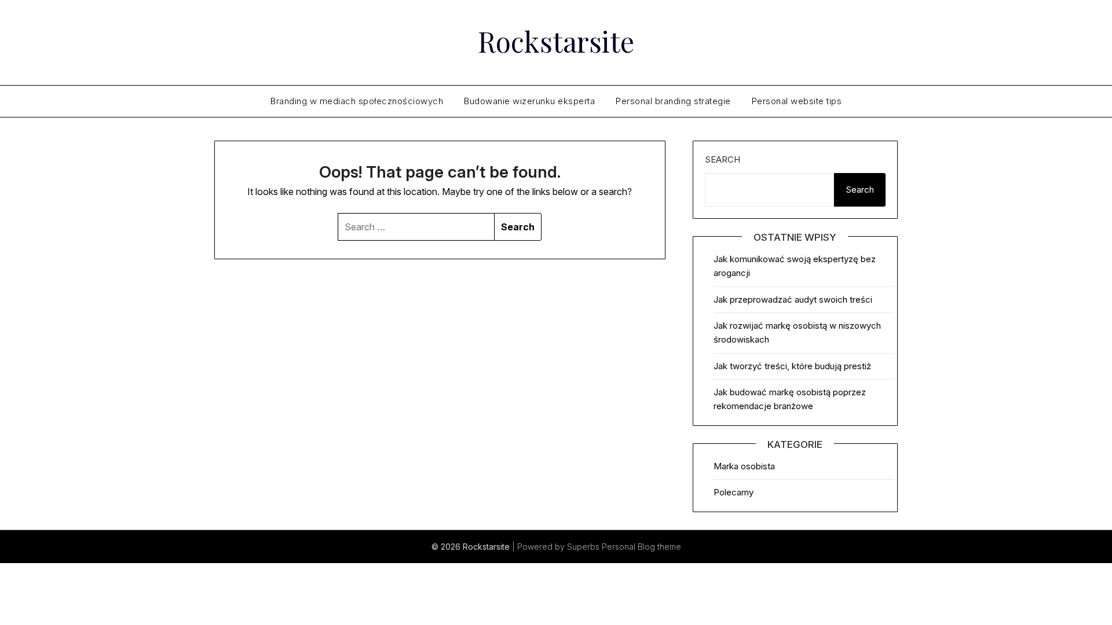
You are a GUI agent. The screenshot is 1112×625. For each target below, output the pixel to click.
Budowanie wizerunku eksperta (529, 100)
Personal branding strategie (673, 100)
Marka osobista (744, 466)
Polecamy (733, 492)
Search (722, 159)
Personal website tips (797, 100)
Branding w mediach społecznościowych (356, 100)
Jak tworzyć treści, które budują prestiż (792, 366)
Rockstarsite (556, 41)
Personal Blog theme (641, 547)
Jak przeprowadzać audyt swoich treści (793, 299)
